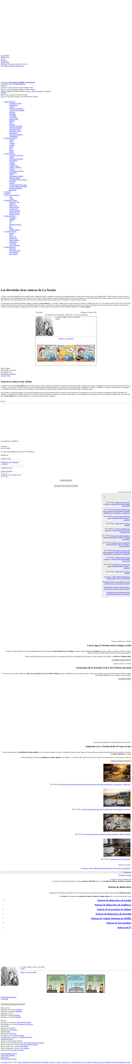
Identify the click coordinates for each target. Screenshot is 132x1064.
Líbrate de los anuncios (24, 1022)
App (10, 84)
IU (10, 223)
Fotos (28, 91)
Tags (13, 1028)
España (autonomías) (15, 188)
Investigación (13, 238)
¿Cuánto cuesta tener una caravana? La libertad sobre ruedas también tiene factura (116, 504)
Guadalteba (12, 115)
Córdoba (12, 143)
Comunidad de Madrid (16, 176)
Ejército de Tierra (14, 214)
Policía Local (13, 205)
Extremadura (13, 173)
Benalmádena (13, 105)
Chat (2, 84)
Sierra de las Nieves (15, 131)
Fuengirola (12, 114)
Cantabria (12, 164)
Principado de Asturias (16, 159)
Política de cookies (98, 1062)
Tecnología (12, 244)
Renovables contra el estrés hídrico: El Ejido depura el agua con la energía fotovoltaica (116, 583)
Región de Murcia (14, 178)
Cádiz (11, 141)
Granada (11, 145)
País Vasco (12, 181)
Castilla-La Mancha (15, 167)
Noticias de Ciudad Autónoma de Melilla (111, 918)
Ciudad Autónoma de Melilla (18, 186)
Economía (8, 192)
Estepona (12, 112)
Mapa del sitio (27, 1062)
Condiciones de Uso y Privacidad (81, 1062)
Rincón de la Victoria (15, 126)
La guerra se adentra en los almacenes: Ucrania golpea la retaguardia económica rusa (117, 530)
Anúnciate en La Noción (25, 1024)
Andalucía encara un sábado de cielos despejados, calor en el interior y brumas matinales (118, 544)
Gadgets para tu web (26, 1037)
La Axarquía (13, 117)
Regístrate (4, 60)
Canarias (12, 162)
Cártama (11, 107)
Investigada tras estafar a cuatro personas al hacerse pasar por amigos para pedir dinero (117, 588)
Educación (12, 237)
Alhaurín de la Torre (15, 103)
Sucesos (11, 233)
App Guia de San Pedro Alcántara (33, 1043)
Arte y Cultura (9, 195)
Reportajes (12, 249)
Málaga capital (13, 119)
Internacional (12, 190)
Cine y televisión (14, 245)
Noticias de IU (124, 927)
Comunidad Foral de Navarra (18, 179)
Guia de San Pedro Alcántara (29, 1044)
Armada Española (14, 211)
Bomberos (12, 204)
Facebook (19, 1009)
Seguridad (8, 200)
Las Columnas (13, 252)
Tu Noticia (40, 91)
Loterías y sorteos (18, 1035)
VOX (11, 221)
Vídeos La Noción (6, 91)
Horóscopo (12, 1033)
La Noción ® (5, 1062)
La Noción (4, 82)
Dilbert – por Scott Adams (28, 972)
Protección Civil (14, 202)
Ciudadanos (13, 218)
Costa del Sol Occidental (16, 110)
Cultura (11, 198)
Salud (11, 235)
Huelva (11, 147)
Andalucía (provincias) (16, 155)
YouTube (18, 1017)
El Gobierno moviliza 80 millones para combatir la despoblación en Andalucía (118, 593)
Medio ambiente (14, 240)
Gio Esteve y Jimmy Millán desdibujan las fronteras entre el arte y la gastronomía (117, 577)
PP (10, 226)
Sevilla (11, 152)
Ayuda (20, 1062)
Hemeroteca (47, 91)
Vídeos (33, 91)
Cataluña (12, 169)
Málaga (7, 102)
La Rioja (12, 183)
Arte (10, 197)
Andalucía (8, 138)
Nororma (12, 124)
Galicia (11, 174)
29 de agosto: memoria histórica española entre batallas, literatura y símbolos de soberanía (116, 537)
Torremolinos (13, 133)
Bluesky (17, 1015)
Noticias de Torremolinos (118, 923)
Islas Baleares (13, 160)
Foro (6, 84)
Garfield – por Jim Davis (66, 338)
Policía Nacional (14, 207)
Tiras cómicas (13, 254)
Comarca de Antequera (16, 108)
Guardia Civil (13, 209)
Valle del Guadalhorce (16, 134)
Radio (8, 1031)
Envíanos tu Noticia (49, 1062)
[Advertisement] (59, 14)
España (7, 153)
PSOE (11, 228)
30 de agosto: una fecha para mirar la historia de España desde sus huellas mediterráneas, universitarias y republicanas (116, 511)
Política (7, 216)
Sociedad (8, 231)
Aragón (11, 157)
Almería (11, 140)
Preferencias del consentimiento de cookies (118, 1062)
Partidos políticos (14, 230)
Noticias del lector (14, 250)
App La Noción (17, 1041)
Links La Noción (18, 1050)
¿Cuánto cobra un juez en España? (119, 859)
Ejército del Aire (14, 212)
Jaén (10, 148)
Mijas (11, 122)
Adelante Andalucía (15, 224)
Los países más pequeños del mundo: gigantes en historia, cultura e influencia (118, 518)
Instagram (19, 1011)
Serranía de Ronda (15, 129)
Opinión (7, 247)
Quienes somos (37, 1062)
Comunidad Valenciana (16, 171)
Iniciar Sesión (5, 62)
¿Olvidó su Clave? (6, 468)
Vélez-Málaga (13, 136)
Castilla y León (14, 166)
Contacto (58, 1062)
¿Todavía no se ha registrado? (10, 462)
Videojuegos (13, 242)
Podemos (12, 219)
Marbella (12, 121)
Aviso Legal (66, 1062)
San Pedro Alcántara (19, 91)
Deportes (7, 193)
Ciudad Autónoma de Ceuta (17, 185)
